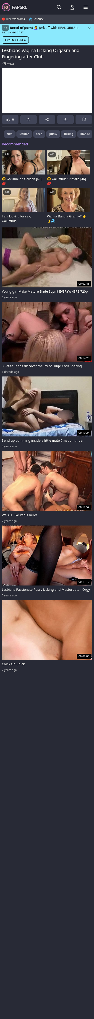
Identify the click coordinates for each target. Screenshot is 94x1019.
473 (8, 63)
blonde (85, 134)
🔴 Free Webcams (13, 19)
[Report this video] (84, 119)
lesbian (24, 134)
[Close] (89, 28)
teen (39, 134)
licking (68, 134)
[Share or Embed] (47, 119)
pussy (53, 134)
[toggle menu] (59, 7)
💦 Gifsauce (36, 19)
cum (10, 134)
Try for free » (15, 40)
